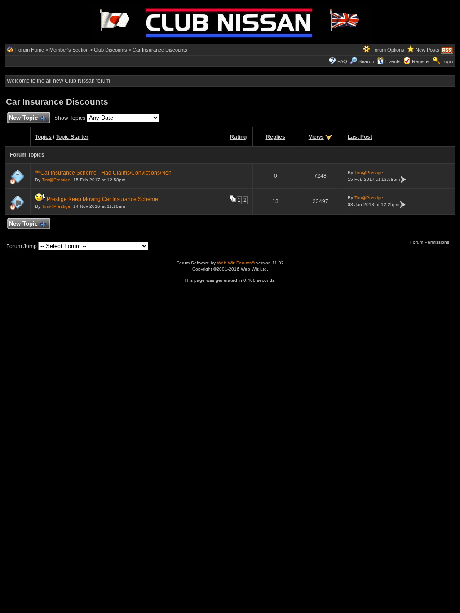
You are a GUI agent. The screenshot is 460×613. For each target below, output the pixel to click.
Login (447, 61)
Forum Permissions (430, 242)
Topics (43, 137)
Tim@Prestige (56, 179)
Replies (275, 137)
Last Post (360, 137)
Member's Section (68, 50)
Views (316, 137)
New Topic (23, 117)
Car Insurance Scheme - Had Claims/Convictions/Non (103, 173)
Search (366, 61)
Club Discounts (110, 50)
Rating (238, 137)
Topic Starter (72, 137)
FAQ (342, 61)
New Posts (427, 50)
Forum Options (388, 50)
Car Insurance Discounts (160, 50)
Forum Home (29, 50)
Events (393, 61)
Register (421, 61)
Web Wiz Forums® (236, 262)
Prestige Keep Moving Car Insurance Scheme (102, 199)
